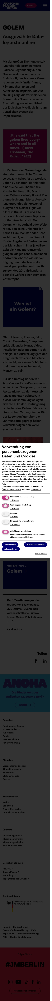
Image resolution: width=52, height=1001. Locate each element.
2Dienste (14, 500)
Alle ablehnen (10, 545)
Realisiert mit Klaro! (41, 553)
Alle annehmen (10, 549)
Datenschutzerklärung (11, 489)
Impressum (36, 489)
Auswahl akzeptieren (36, 545)
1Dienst (14, 516)
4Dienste (15, 524)
